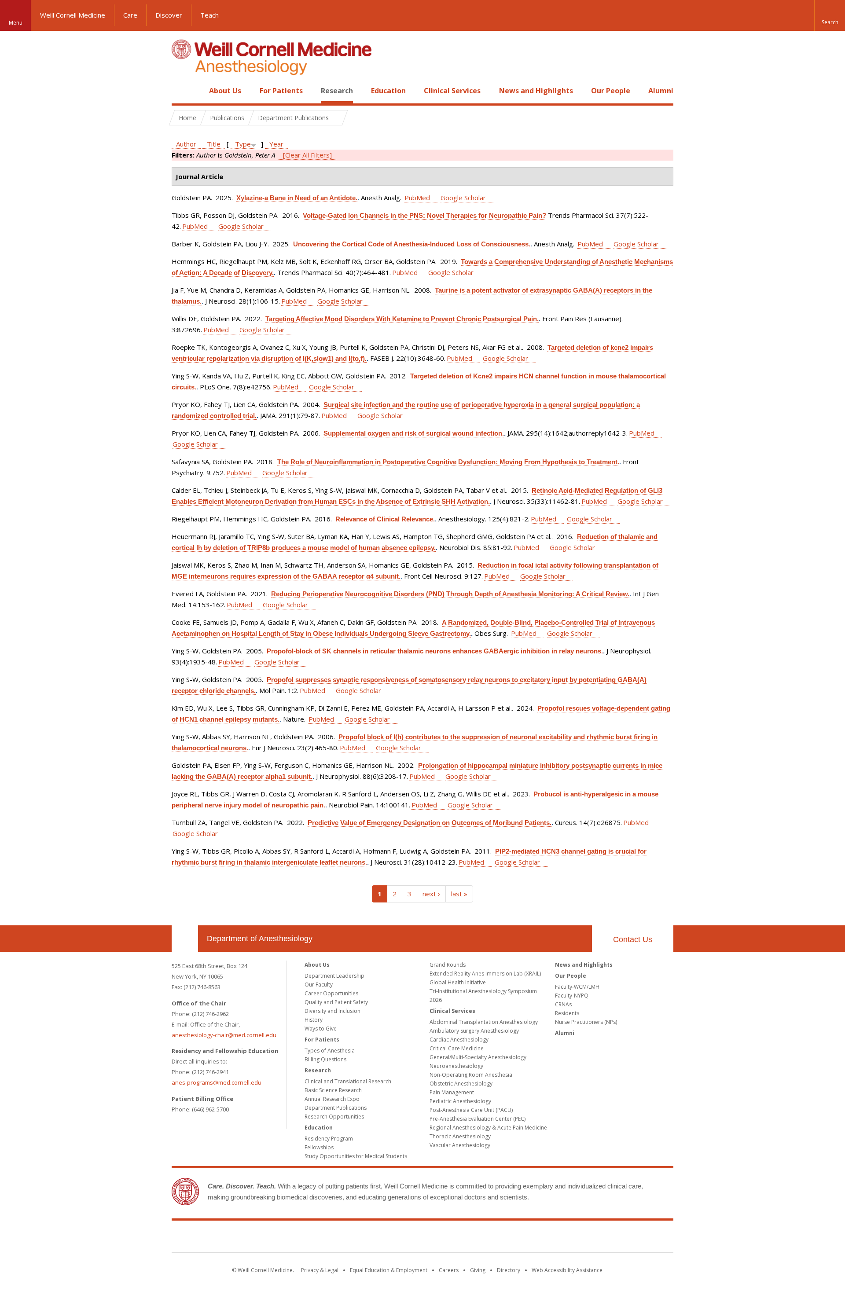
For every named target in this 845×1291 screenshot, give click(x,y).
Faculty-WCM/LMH (577, 986)
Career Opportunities (331, 993)
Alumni (660, 90)
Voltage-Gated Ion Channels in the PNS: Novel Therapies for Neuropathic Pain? (424, 215)
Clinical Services (452, 90)
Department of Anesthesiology (259, 938)
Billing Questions (325, 1059)
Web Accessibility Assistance (567, 1270)
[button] (829, 15)
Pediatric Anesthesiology (460, 1101)
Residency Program (329, 1138)
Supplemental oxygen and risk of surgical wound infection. (413, 433)
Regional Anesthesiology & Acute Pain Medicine (488, 1127)
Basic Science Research (333, 1090)
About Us (225, 90)
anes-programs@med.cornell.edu (216, 1082)
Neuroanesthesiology (456, 1066)
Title (213, 143)
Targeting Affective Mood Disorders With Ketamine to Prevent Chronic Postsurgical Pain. (402, 319)
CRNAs (563, 1004)
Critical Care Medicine (457, 1048)
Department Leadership (334, 975)
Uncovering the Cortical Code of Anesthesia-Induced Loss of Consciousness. (411, 244)
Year (276, 143)
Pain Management (452, 1092)
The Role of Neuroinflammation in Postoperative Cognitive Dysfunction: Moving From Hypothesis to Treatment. (448, 462)
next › (431, 893)
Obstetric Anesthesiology (461, 1083)
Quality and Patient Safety (336, 1002)
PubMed (417, 197)
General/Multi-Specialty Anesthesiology (478, 1057)
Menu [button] (15, 22)
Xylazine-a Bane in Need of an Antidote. (296, 198)
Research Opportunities (334, 1116)
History (314, 1019)
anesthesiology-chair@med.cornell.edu (224, 1035)
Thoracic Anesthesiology (460, 1136)
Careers (449, 1270)
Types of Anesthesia (330, 1050)
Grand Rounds (448, 964)
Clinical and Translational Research (348, 1081)
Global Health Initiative (458, 982)
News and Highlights (536, 90)
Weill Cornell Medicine (72, 15)
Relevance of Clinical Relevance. (385, 519)
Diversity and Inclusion (332, 1011)
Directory (508, 1270)
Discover (168, 15)
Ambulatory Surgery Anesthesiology (474, 1030)
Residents (567, 1013)
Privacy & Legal (319, 1270)
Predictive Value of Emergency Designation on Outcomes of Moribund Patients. (429, 822)
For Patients (281, 90)
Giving (477, 1270)
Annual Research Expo (332, 1099)
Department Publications (336, 1107)
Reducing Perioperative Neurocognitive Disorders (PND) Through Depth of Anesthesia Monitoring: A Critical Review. (450, 594)
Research (337, 90)
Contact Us (632, 939)
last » (459, 893)
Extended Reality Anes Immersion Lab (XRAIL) (485, 973)
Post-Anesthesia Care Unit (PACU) (471, 1110)
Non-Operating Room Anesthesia (471, 1074)
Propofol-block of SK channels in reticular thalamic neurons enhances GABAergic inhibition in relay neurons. (435, 651)
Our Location (185, 938)
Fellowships (319, 1147)
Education (388, 90)
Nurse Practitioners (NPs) (586, 1022)
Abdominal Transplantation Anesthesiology (484, 1022)
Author (186, 143)
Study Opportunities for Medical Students (356, 1156)
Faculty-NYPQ (571, 995)
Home (181, 90)
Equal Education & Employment (388, 1270)
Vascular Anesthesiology (460, 1145)
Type (243, 143)
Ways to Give (321, 1028)
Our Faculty (319, 984)
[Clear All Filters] (307, 154)
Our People (610, 90)
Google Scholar (463, 197)
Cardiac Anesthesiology (459, 1039)
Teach (209, 15)
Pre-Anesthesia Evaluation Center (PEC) (477, 1118)
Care (130, 15)
